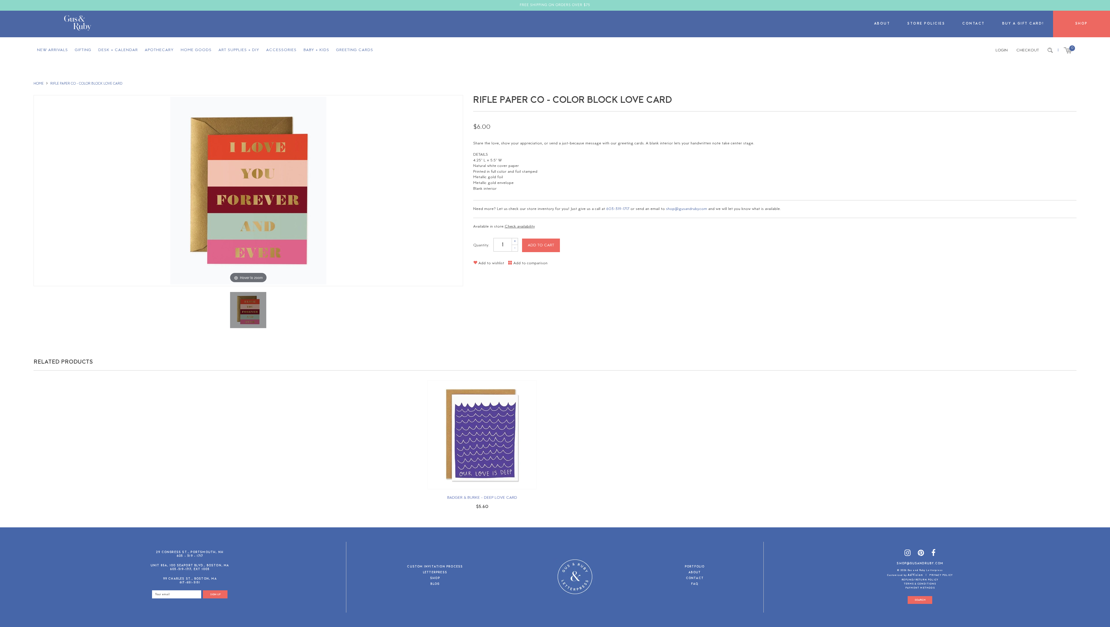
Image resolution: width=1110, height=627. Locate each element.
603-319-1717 (617, 208)
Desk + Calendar (118, 50)
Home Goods (196, 50)
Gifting (83, 50)
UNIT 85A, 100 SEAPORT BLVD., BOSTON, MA (190, 566)
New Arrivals (52, 50)
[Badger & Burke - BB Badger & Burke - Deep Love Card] (482, 435)
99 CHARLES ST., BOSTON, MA (190, 579)
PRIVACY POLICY (941, 575)
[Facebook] (933, 554)
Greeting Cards (354, 50)
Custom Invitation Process (435, 567)
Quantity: (481, 245)
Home (39, 84)
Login (1002, 50)
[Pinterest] (921, 554)
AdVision (915, 575)
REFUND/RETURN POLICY (920, 579)
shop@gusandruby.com (686, 208)
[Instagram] (908, 554)
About (882, 24)
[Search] (1050, 50)
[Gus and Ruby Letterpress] (77, 24)
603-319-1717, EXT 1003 (190, 569)
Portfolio (695, 567)
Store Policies (926, 24)
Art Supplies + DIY (239, 50)
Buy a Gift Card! (1023, 24)
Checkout (1027, 50)
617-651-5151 (190, 583)
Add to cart (541, 245)
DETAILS (480, 154)
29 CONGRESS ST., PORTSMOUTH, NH (189, 552)
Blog (434, 584)
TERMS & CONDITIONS (920, 584)
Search (920, 600)
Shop (1081, 24)
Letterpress (435, 572)
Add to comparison (529, 263)
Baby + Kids (316, 50)
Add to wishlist (490, 263)
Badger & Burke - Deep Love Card (482, 497)
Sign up (215, 594)
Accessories (281, 50)
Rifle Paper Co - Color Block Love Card (86, 84)
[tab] (774, 155)
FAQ (694, 584)
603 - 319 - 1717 (190, 556)
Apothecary (159, 50)
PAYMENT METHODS (920, 588)
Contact (973, 24)
